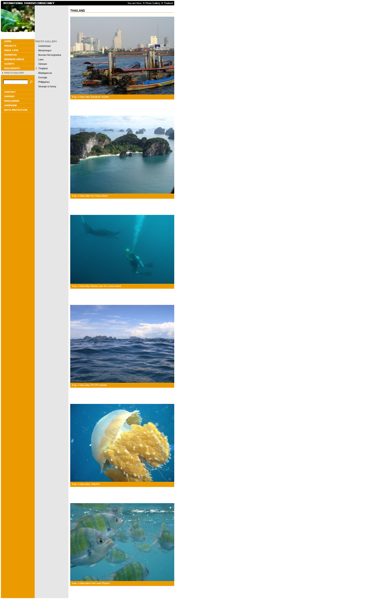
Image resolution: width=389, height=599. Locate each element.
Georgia (42, 77)
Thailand (168, 3)
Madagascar (45, 73)
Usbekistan (44, 46)
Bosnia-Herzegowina (49, 55)
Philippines (44, 82)
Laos (41, 59)
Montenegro (44, 50)
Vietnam (42, 64)
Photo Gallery (152, 3)
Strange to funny (47, 86)
